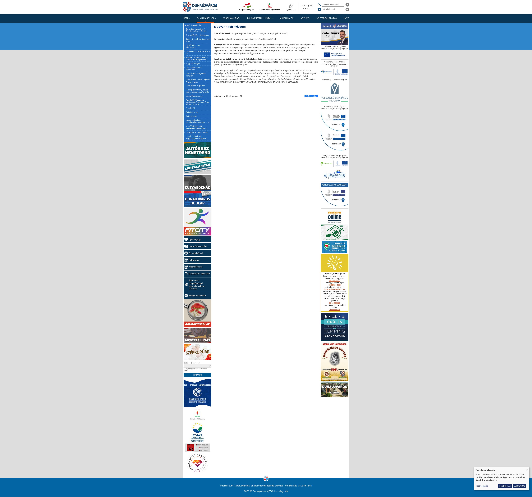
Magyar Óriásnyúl (193, 63)
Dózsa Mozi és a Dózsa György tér (198, 52)
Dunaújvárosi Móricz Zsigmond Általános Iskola (198, 81)
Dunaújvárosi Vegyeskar (195, 86)
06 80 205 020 (334, 303)
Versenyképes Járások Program (334, 80)
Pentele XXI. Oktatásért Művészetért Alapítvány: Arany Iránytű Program (197, 102)
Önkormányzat (230, 18)
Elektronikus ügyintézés (270, 9)
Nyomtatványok (196, 253)
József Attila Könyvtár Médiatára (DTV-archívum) (196, 127)
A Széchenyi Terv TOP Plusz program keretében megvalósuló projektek (335, 64)
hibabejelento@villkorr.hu (334, 289)
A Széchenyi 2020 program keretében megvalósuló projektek (334, 108)
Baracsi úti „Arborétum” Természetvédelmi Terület (196, 30)
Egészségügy (195, 239)
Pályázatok (194, 260)
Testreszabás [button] (482, 486)
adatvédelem (242, 485)
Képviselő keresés (192, 363)
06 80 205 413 (334, 281)
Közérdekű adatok (327, 18)
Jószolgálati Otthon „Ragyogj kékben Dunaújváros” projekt (197, 91)
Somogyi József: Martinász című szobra (198, 40)
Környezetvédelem (197, 295)
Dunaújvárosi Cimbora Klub (197, 132)
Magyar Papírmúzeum (194, 96)
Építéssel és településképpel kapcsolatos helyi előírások (196, 284)
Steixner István (191, 116)
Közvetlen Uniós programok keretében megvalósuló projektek (334, 48)
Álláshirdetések (195, 266)
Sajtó (346, 18)
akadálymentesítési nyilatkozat (267, 485)
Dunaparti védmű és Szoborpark (194, 68)
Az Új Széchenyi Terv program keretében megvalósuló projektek (334, 157)
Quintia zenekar (192, 112)
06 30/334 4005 (335, 285)
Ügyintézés (291, 9)
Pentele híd (190, 108)
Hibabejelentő (334, 310)
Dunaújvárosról (205, 18)
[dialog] (501, 478)
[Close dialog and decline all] (527, 468)
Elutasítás (505, 486)
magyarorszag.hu (246, 9)
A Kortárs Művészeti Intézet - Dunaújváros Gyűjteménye (197, 58)
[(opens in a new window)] (311, 96)
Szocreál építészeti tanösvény (197, 35)
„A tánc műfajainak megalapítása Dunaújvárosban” (198, 121)
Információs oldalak (198, 246)
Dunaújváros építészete (199, 273)
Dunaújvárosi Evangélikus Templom (196, 75)
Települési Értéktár (192, 26)
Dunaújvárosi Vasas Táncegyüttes (193, 46)
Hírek (185, 18)
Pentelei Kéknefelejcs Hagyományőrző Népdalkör (197, 137)
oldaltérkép (291, 485)
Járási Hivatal (287, 18)
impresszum (226, 485)
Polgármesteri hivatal (259, 18)
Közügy (305, 18)
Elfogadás (519, 486)
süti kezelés (306, 485)
